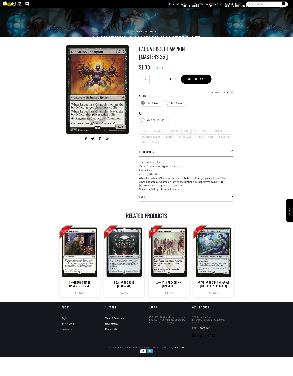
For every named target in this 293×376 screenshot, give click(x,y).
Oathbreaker (184, 136)
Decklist (289, 210)
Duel (186, 131)
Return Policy (111, 324)
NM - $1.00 (152, 102)
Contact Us (67, 329)
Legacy (206, 131)
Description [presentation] (146, 152)
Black (144, 131)
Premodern (224, 136)
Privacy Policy (111, 329)
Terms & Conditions (114, 318)
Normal (169, 136)
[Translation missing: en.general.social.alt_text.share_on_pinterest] (100, 139)
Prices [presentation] (143, 197)
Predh (211, 136)
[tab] (186, 153)
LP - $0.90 (176, 102)
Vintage (155, 142)
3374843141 (205, 328)
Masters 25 (221, 131)
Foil (195, 131)
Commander (158, 131)
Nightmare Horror (150, 136)
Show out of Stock (220, 92)
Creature (173, 131)
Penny (199, 136)
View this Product (81, 261)
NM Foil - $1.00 (155, 120)
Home (140, 31)
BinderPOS (179, 347)
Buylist (65, 318)
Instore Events (69, 324)
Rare (143, 142)
